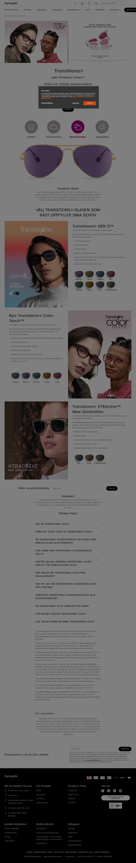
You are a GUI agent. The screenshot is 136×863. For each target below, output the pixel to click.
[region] (69, 97)
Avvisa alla (76, 103)
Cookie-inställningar (47, 103)
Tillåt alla (89, 103)
